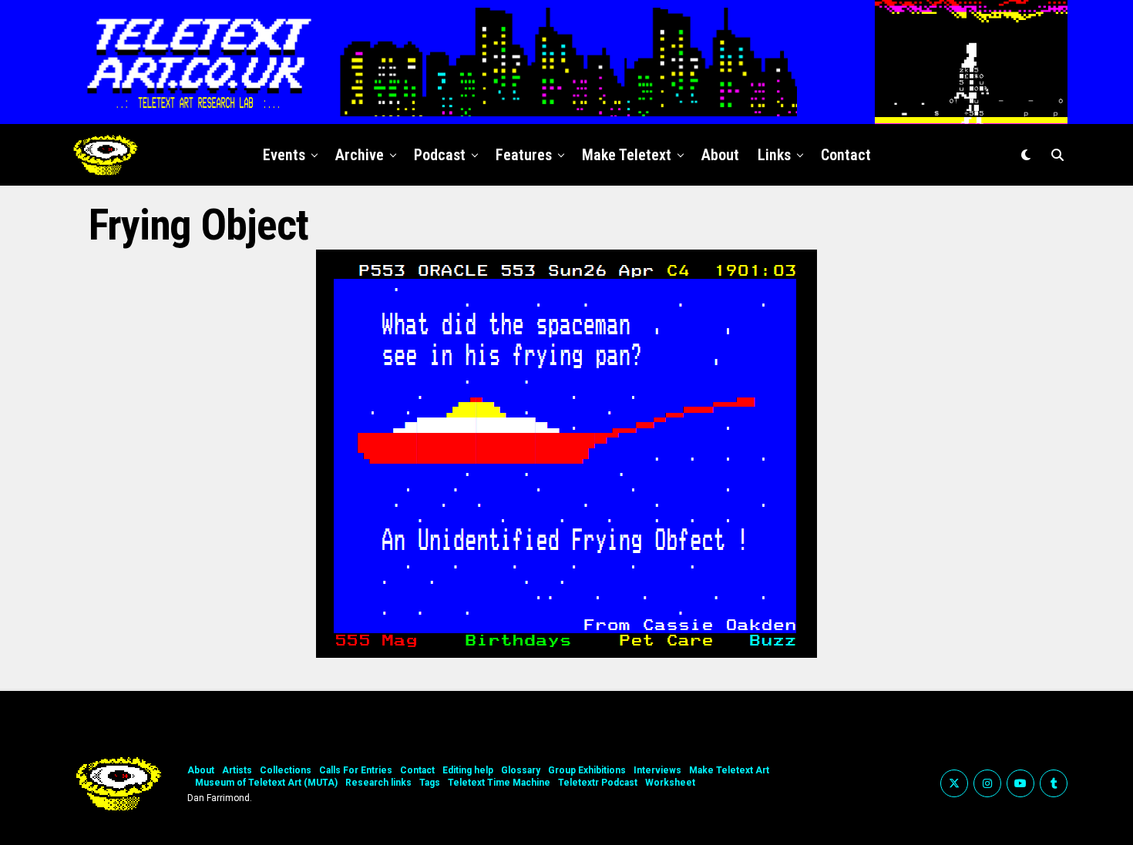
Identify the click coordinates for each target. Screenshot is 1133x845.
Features (524, 155)
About (720, 155)
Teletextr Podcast (597, 782)
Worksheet (670, 782)
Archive (359, 155)
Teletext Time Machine (499, 782)
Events (284, 155)
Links (774, 155)
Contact (846, 155)
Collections (285, 770)
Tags (429, 782)
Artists (237, 770)
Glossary (520, 770)
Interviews (657, 770)
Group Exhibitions (587, 770)
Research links (378, 782)
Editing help (467, 770)
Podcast (440, 155)
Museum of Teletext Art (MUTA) (266, 782)
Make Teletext (626, 155)
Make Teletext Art (729, 770)
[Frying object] (566, 653)
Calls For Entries (355, 770)
